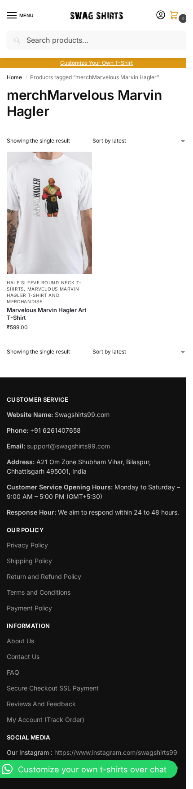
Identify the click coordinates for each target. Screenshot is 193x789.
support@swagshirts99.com (68, 446)
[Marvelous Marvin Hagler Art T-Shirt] (49, 213)
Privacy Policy (27, 545)
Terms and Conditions (38, 592)
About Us (20, 641)
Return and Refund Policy (44, 576)
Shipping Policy (29, 561)
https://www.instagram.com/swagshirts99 (115, 752)
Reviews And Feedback (41, 704)
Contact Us (23, 656)
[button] (176, 15)
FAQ (13, 672)
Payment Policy (29, 608)
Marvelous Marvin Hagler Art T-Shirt (47, 313)
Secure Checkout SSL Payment (53, 688)
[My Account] (160, 15)
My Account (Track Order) (45, 719)
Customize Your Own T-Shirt (96, 62)
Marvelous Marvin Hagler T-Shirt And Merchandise (43, 295)
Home (14, 77)
